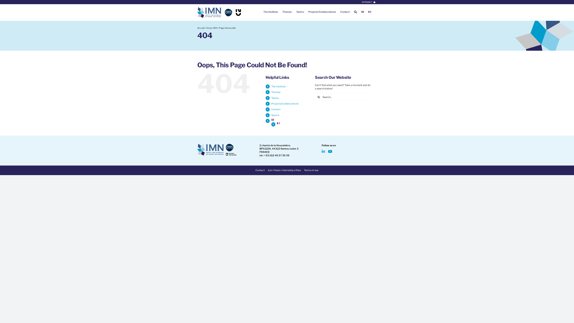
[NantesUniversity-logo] (231, 154)
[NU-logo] (238, 10)
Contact (276, 109)
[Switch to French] (369, 12)
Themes (275, 92)
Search (275, 115)
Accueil (201, 28)
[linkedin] (323, 151)
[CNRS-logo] (228, 10)
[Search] (355, 12)
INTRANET (367, 2)
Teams (275, 98)
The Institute (278, 86)
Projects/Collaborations (285, 103)
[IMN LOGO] (209, 8)
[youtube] (330, 151)
